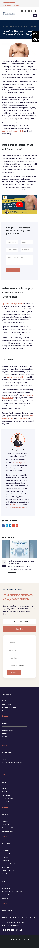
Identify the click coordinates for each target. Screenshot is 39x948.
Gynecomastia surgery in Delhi (13, 303)
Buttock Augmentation (8, 828)
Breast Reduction (7, 736)
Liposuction (5, 766)
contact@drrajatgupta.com (9, 2)
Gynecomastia (6, 888)
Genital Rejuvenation (8, 792)
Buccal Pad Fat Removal (9, 707)
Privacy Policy (9, 942)
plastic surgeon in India (21, 462)
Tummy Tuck (5, 759)
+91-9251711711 (15, 505)
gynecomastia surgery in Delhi (13, 131)
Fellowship (5, 857)
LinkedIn (10, 525)
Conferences (5, 860)
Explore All (5, 716)
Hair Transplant (6, 795)
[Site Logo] (9, 13)
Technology (5, 850)
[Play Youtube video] (19, 204)
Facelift (4, 701)
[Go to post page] (19, 549)
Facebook (3, 525)
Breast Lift (4, 733)
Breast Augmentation (8, 730)
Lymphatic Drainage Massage (10, 802)
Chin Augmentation (7, 704)
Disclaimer (19, 942)
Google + (13, 525)
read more (12, 572)
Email (17, 525)
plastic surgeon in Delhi (14, 377)
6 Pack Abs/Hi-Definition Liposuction (12, 762)
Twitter (7, 525)
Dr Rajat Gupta (21, 418)
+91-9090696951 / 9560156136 (12, 5)
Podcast (4, 873)
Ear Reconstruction (7, 798)
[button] (35, 15)
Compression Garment (8, 863)
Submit (13, 270)
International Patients (8, 853)
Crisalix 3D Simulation (8, 870)
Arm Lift (4, 788)
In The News (5, 867)
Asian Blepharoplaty (7, 711)
